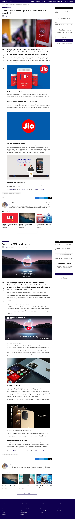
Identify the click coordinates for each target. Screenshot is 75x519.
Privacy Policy (62, 44)
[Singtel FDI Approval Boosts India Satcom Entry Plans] (27, 218)
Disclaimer (41, 508)
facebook (59, 507)
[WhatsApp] (3, 65)
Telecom (32, 1)
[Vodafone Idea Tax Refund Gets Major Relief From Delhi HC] (10, 218)
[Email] (3, 68)
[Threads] (3, 58)
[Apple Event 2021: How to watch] (27, 264)
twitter (58, 508)
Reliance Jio (18, 193)
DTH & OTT (44, 1)
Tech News (23, 189)
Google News (59, 510)
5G (2, 510)
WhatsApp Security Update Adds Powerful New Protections (25, 486)
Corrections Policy (24, 512)
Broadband (38, 1)
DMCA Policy (41, 512)
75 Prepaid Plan (5, 193)
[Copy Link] (3, 60)
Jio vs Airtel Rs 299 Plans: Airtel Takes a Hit (44, 225)
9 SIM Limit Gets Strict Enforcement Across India (63, 24)
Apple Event (8, 454)
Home (3, 507)
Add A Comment (27, 232)
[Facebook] (3, 52)
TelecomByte (12, 189)
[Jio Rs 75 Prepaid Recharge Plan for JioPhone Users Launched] (27, 33)
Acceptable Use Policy (43, 510)
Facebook (42, 189)
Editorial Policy (23, 510)
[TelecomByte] (7, 1)
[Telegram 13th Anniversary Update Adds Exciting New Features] (44, 479)
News (54, 1)
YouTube (11, 310)
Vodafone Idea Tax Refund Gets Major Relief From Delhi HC (9, 225)
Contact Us (59, 1)
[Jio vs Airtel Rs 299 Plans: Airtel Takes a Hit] (44, 218)
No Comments (20, 16)
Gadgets (50, 1)
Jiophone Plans (11, 193)
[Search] (64, 1)
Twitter (36, 189)
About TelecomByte (24, 507)
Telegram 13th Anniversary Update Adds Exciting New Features (44, 486)
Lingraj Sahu (7, 16)
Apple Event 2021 (14, 454)
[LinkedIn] (3, 63)
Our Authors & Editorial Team (26, 508)
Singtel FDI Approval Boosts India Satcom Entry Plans (25, 225)
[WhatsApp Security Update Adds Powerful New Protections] (27, 479)
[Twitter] (3, 55)
